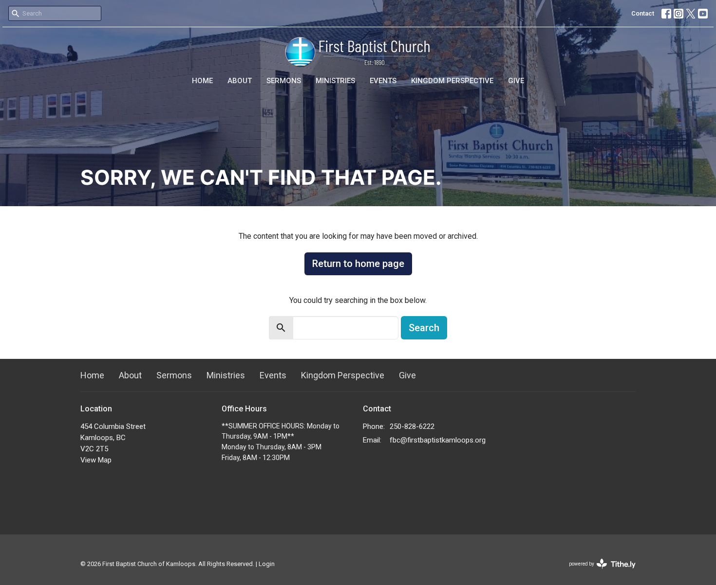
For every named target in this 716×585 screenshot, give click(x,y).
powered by (597, 572)
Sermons (283, 80)
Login (267, 563)
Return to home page (358, 263)
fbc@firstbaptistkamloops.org (438, 440)
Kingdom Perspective (452, 80)
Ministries (335, 80)
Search (424, 328)
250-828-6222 (412, 426)
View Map (96, 460)
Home (202, 80)
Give (516, 80)
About (239, 80)
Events (383, 80)
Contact (642, 13)
